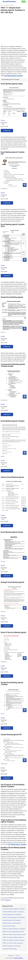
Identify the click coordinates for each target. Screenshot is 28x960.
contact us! (8, 900)
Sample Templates (18, 958)
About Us (17, 955)
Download (7, 130)
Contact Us (11, 955)
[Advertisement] (14, 28)
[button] (26, 1)
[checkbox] (1, 1)
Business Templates (9, 5)
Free (23, 1)
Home (2, 5)
